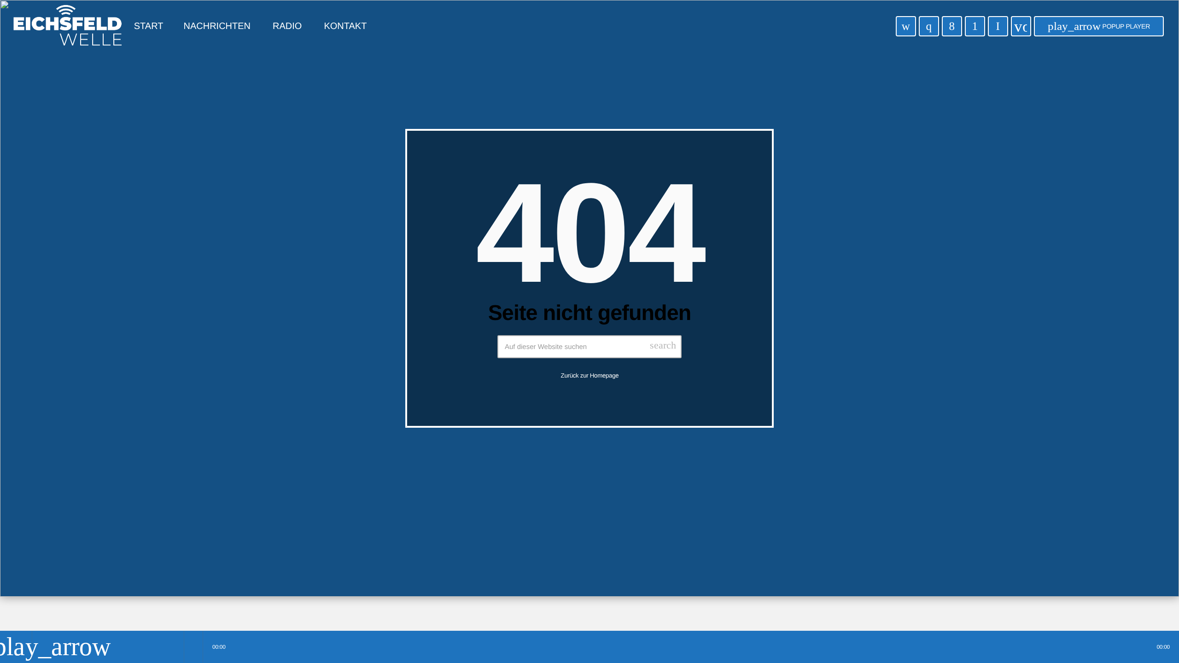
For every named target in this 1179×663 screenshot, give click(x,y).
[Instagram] (929, 26)
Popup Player (1099, 26)
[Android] (975, 26)
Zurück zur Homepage (590, 375)
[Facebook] (952, 26)
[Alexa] (998, 26)
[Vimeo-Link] (68, 26)
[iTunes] (906, 26)
